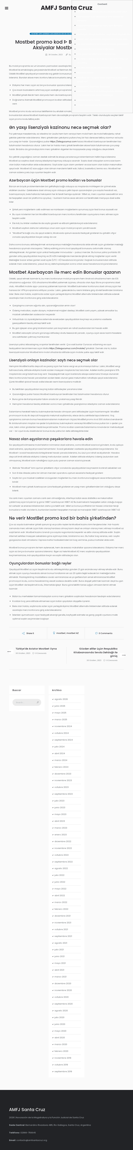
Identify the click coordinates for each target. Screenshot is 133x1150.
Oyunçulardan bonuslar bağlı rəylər (95, 49)
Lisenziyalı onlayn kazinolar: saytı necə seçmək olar (104, 34)
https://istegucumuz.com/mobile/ (67, 348)
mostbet (61, 633)
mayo (60, 712)
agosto (61, 699)
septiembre (63, 739)
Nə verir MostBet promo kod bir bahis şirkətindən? (103, 44)
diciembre (62, 773)
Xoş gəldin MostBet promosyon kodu (96, 54)
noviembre (63, 726)
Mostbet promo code (88, 100)
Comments (105, 633)
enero (60, 834)
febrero (61, 766)
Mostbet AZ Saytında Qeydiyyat (93, 86)
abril (59, 753)
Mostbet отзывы (85, 72)
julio (59, 746)
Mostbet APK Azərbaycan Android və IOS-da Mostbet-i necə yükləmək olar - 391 (66, 34)
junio (59, 705)
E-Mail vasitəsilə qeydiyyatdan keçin (96, 105)
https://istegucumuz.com (63, 141)
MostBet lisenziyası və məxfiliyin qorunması (99, 67)
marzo (60, 719)
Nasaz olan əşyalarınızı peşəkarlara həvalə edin (102, 39)
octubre (61, 733)
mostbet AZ (72, 633)
